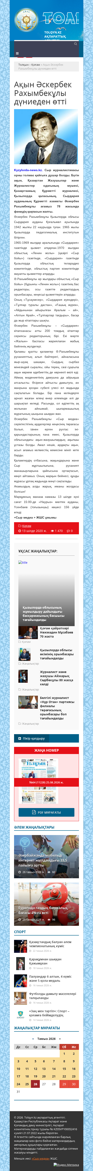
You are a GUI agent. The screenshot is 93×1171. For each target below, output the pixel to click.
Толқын (46, 20)
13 (44, 1069)
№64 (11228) (46, 782)
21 (54, 1076)
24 (18, 1084)
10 (18, 1069)
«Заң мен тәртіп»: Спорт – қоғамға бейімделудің (49, 1013)
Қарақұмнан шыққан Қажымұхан (45, 961)
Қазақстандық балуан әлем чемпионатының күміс (50, 944)
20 (44, 1076)
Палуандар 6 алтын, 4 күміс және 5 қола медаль (50, 978)
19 (35, 1076)
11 (27, 1069)
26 (35, 1084)
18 (27, 1076)
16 (73, 1069)
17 (18, 1076)
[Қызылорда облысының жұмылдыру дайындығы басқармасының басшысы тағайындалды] (46, 562)
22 (64, 1076)
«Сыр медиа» (41, 1158)
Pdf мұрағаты (49, 812)
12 (35, 1069)
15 (64, 1069)
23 (73, 1076)
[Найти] (75, 43)
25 (27, 1084)
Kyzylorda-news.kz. (28, 170)
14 (54, 1069)
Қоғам (26, 526)
